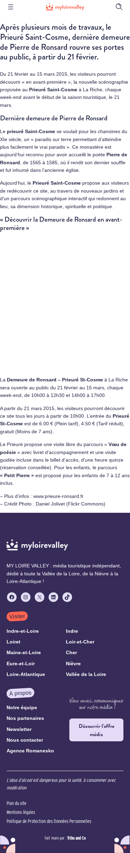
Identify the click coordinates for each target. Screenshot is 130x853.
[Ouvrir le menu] (11, 7)
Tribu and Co (76, 838)
